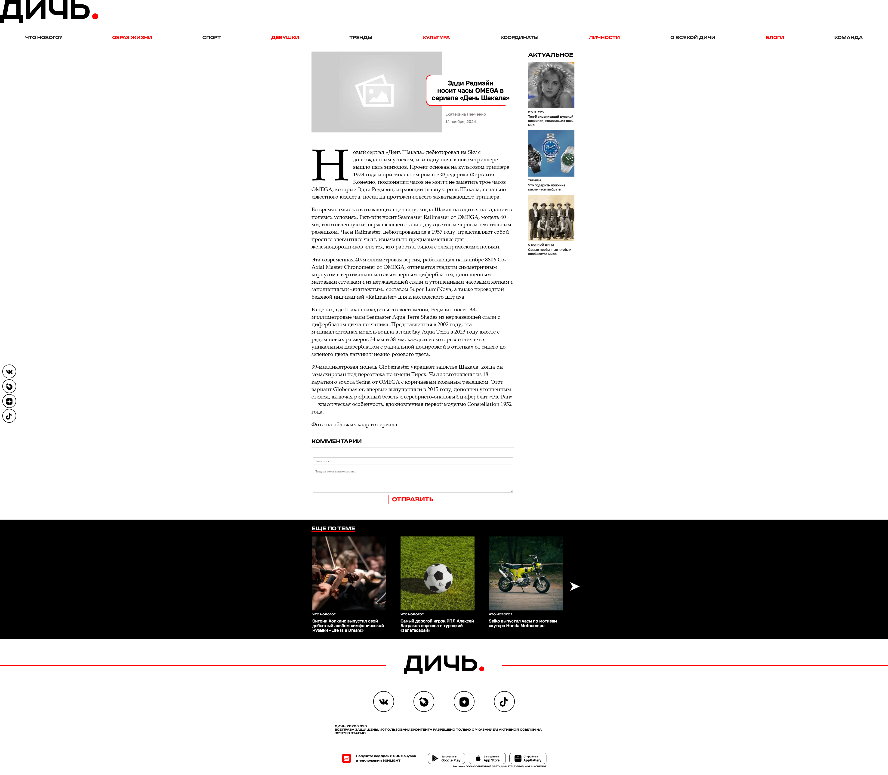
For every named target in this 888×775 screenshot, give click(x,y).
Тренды (360, 37)
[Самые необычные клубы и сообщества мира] (551, 218)
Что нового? (43, 37)
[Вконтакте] (9, 371)
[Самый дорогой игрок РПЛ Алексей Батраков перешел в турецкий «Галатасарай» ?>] (438, 573)
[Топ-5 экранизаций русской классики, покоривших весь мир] (551, 85)
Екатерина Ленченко (465, 114)
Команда (848, 37)
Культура (436, 37)
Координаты (519, 37)
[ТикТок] (9, 416)
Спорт (211, 37)
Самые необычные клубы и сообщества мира (549, 252)
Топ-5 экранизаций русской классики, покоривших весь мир (551, 120)
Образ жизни (132, 37)
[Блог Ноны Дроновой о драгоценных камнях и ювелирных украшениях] (9, 386)
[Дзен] (9, 401)
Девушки (285, 37)
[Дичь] (49, 21)
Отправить (413, 499)
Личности (604, 37)
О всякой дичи (692, 37)
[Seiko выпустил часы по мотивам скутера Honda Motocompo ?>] (526, 573)
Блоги (775, 37)
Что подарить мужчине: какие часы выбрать (547, 187)
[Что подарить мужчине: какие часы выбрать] (551, 153)
